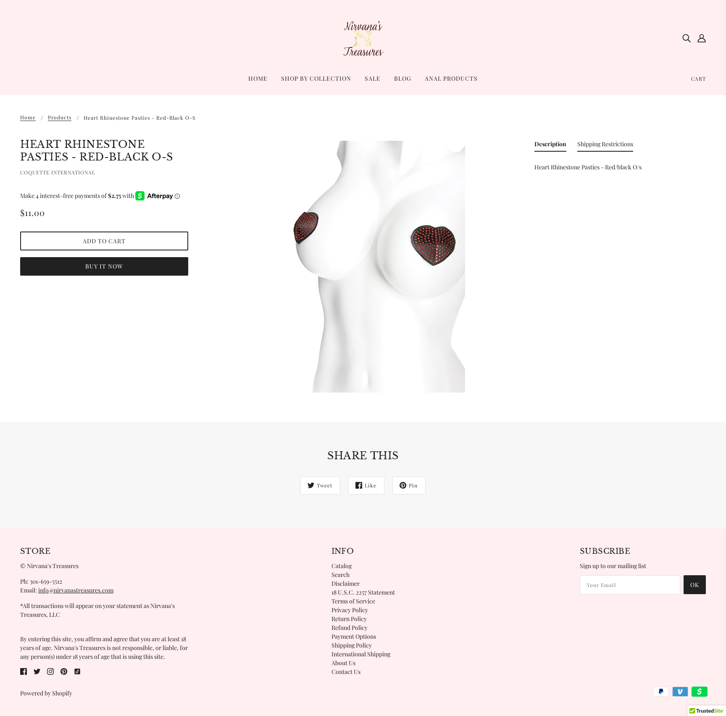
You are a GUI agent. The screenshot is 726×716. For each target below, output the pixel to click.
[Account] (701, 38)
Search (340, 575)
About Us (343, 663)
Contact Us (345, 672)
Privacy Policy (349, 610)
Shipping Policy (351, 645)
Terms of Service (353, 601)
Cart (698, 78)
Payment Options (353, 636)
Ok (694, 585)
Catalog (341, 566)
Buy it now (104, 266)
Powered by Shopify (46, 693)
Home (28, 118)
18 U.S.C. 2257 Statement (363, 592)
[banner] (363, 37)
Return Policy (349, 619)
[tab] (550, 146)
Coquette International (57, 172)
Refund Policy (349, 628)
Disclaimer (345, 583)
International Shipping (360, 654)
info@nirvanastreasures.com (75, 590)
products (59, 118)
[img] (686, 38)
